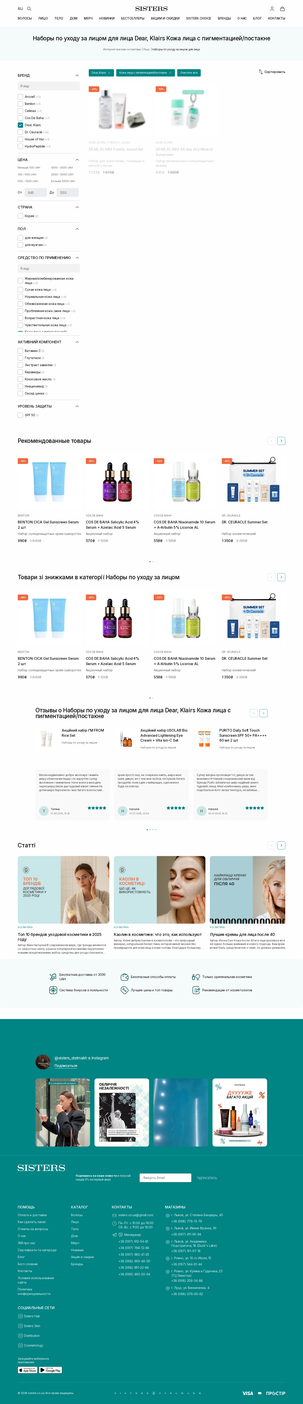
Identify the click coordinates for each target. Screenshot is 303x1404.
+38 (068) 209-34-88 (187, 1280)
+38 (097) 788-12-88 (133, 1248)
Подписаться (66, 1065)
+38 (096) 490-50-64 (134, 1274)
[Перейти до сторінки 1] (150, 561)
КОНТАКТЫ (276, 18)
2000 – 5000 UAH (62, 174)
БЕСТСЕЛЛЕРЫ (132, 18)
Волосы (77, 1215)
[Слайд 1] (147, 829)
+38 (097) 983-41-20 (133, 1254)
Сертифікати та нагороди (37, 1250)
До (51, 192)
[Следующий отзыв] (264, 713)
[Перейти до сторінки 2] (152, 561)
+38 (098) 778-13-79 (186, 1221)
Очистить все (189, 72)
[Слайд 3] (152, 829)
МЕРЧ (88, 18)
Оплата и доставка (32, 1215)
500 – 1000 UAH (28, 181)
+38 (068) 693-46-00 (134, 1261)
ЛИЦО (43, 18)
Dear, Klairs (97, 142)
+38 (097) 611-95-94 (186, 1234)
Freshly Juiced (119, 142)
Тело (75, 1229)
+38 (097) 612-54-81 (133, 1241)
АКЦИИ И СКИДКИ (165, 18)
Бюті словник (28, 1264)
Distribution (32, 1335)
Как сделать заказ (32, 1222)
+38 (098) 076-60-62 (187, 1294)
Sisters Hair (32, 1316)
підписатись (207, 1178)
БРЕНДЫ (224, 18)
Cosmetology (33, 1345)
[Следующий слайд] (281, 441)
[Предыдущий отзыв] (254, 713)
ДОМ (74, 18)
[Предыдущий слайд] (271, 441)
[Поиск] (29, 9)
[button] (101, 73)
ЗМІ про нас (26, 1243)
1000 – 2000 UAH (62, 167)
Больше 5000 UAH (63, 181)
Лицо (75, 1222)
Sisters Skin (32, 1326)
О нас (22, 1236)
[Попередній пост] (43, 1112)
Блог (21, 1257)
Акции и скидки (82, 1257)
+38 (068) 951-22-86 (133, 1267)
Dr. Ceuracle (231, 515)
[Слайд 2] (150, 829)
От (20, 192)
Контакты (25, 1271)
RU (20, 8)
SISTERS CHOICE (198, 18)
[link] (282, 9)
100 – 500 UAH (27, 174)
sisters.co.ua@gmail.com (135, 1215)
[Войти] (272, 9)
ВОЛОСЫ (25, 18)
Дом (74, 1236)
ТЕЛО (58, 18)
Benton (23, 515)
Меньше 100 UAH (29, 167)
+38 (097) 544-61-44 (186, 1264)
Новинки (77, 1250)
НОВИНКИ (107, 18)
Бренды (77, 1264)
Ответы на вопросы (33, 1229)
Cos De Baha (94, 515)
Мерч (75, 1243)
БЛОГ (257, 18)
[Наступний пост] (260, 1112)
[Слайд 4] (155, 829)
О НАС (242, 18)
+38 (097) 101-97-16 (186, 1251)
